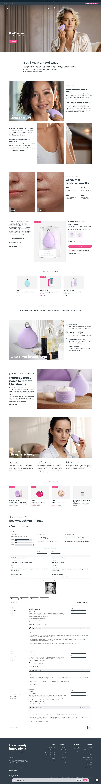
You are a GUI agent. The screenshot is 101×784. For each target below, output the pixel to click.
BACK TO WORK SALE (91, 3)
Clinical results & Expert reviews (71, 310)
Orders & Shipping (50, 749)
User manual (13, 246)
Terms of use (89, 759)
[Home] (50, 9)
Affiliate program (87, 749)
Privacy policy (88, 762)
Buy (85, 780)
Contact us (52, 747)
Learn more (13, 404)
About (90, 747)
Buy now (13, 41)
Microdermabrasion (26, 310)
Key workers (89, 764)
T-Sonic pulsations (53, 310)
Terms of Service (20, 766)
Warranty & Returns (50, 752)
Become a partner (87, 757)
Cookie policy (88, 767)
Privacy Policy (12, 766)
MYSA (90, 754)
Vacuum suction (39, 310)
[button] (97, 780)
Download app (44, 471)
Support (77, 751)
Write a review (81, 221)
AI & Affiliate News (87, 752)
